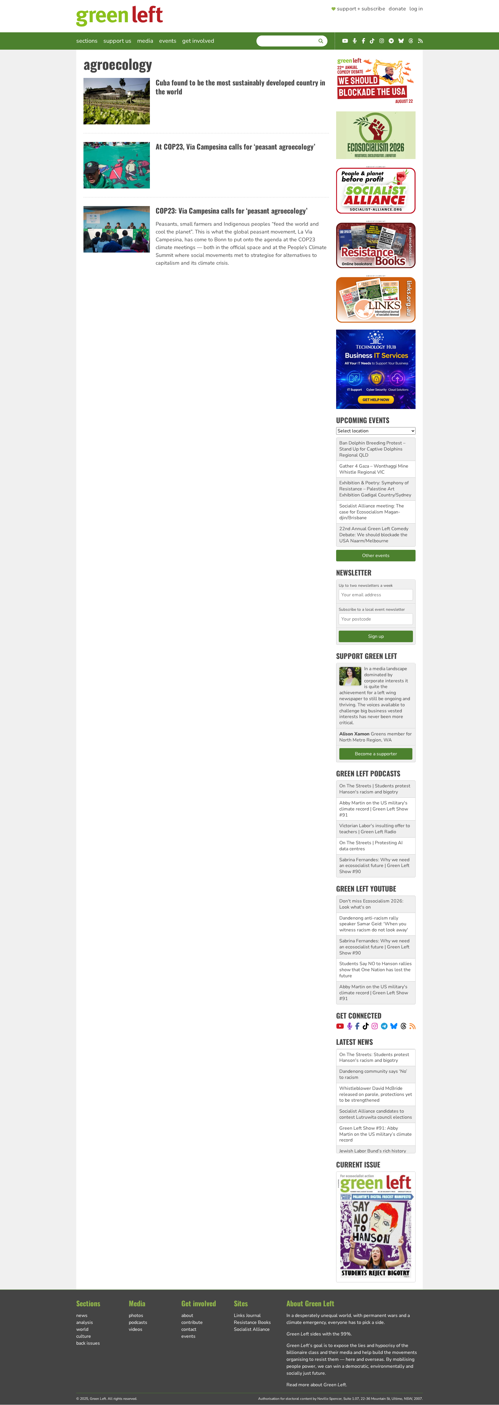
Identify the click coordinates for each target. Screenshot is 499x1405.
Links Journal (247, 1315)
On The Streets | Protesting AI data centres (371, 846)
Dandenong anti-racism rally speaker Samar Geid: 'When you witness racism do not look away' (373, 924)
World (82, 1329)
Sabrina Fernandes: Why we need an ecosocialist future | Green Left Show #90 (374, 866)
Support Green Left (366, 656)
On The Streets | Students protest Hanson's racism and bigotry (374, 789)
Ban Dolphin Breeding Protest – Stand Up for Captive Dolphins (372, 446)
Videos (135, 1329)
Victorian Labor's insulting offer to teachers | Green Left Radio (374, 829)
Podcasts (138, 1322)
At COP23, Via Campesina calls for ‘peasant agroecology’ (235, 146)
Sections (87, 41)
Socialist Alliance (252, 1329)
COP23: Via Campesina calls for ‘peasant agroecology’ (231, 210)
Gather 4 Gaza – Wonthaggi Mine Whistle (373, 469)
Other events (376, 555)
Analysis (84, 1322)
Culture (83, 1336)
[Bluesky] (393, 1026)
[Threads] (404, 1026)
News (81, 1315)
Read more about (316, 1385)
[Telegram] (384, 1026)
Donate (397, 9)
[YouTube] (340, 1026)
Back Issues (88, 1343)
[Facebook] (357, 1026)
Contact (188, 1329)
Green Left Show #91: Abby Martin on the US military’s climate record (375, 1117)
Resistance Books (252, 1322)
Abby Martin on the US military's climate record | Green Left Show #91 (373, 809)
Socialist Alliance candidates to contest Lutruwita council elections (375, 1097)
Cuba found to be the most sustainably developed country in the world (240, 86)
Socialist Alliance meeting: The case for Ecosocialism (371, 509)
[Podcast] (349, 1026)
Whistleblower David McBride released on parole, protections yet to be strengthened (375, 1077)
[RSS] (412, 1026)
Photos (136, 1315)
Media (145, 41)
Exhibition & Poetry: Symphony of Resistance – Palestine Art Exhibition (374, 489)
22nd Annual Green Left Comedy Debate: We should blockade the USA (373, 535)
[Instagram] (375, 1026)
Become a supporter (376, 754)
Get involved (198, 41)
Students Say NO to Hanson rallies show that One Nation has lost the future (375, 970)
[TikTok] (366, 1026)
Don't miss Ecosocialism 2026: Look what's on (371, 904)
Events (167, 41)
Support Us (117, 41)
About (187, 1315)
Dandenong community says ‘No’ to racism (373, 1057)
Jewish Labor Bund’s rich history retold (372, 1137)
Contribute (192, 1322)
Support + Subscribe (361, 9)
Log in (416, 9)
